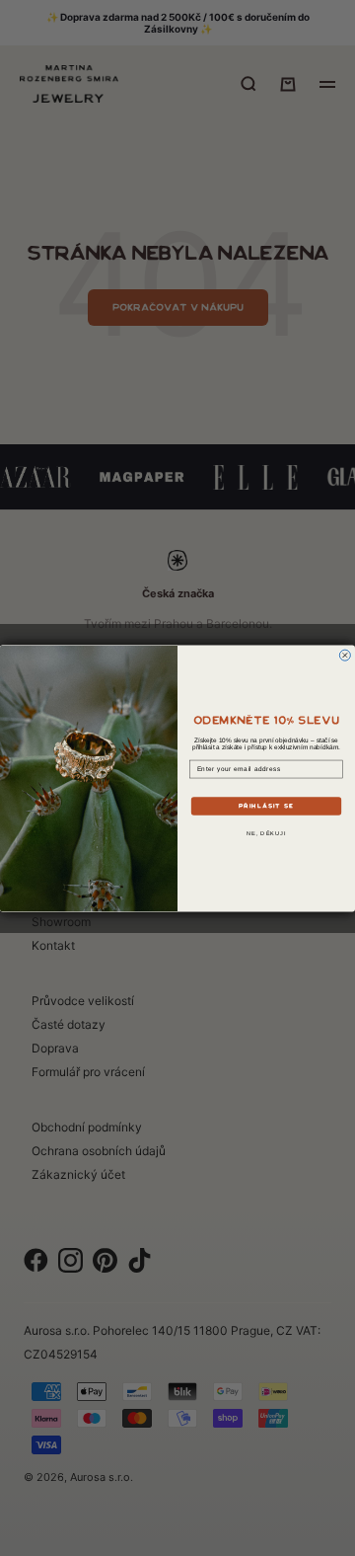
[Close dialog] (344, 655)
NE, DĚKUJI (266, 832)
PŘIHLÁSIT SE (267, 806)
